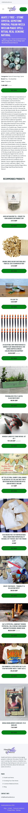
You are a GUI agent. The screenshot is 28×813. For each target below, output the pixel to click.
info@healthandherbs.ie (7, 2)
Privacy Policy (11, 810)
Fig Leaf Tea (14, 299)
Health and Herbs (9, 777)
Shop (23, 9)
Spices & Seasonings (14, 76)
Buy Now (14, 90)
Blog (5, 787)
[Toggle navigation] (3, 9)
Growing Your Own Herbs (11, 780)
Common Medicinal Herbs (11, 784)
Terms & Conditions (18, 808)
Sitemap (18, 810)
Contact (10, 808)
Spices (22, 76)
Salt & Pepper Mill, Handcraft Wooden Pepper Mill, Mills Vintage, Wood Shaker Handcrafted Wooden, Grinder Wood (14, 626)
